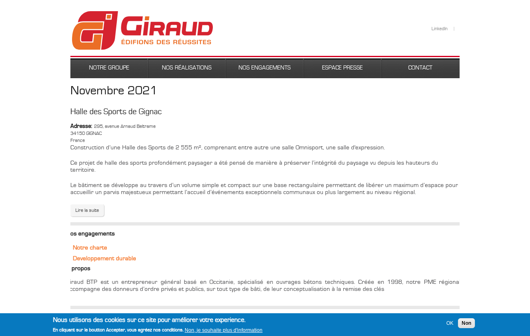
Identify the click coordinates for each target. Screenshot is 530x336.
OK (449, 323)
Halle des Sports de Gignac (116, 111)
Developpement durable (104, 258)
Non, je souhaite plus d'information (224, 330)
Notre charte (90, 247)
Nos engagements (264, 68)
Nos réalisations (187, 68)
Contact (420, 68)
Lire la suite (89, 210)
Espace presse (342, 68)
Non (466, 323)
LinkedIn (439, 28)
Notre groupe (109, 68)
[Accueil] (142, 14)
